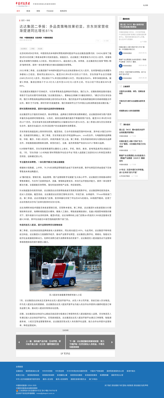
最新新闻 (126, 19)
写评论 (66, 353)
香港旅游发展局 (91, 375)
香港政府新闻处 (33, 375)
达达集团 (24, 49)
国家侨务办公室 (117, 375)
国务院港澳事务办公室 (115, 371)
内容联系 (130, 385)
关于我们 (108, 385)
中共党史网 (59, 371)
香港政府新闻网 (48, 375)
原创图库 (115, 385)
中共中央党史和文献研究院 (77, 371)
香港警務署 (104, 375)
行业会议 (50, 11)
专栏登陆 (122, 385)
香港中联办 (131, 371)
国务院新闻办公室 (32, 371)
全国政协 (19, 371)
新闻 (28, 11)
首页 (18, 11)
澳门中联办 (93, 379)
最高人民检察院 (62, 379)
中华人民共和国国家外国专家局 (28, 379)
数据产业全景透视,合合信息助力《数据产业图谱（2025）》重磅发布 (132, 158)
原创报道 (137, 385)
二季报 (32, 49)
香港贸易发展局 (76, 375)
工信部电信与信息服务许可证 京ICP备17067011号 (38, 391)
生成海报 (65, 330)
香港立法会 (20, 375)
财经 (38, 11)
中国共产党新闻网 (97, 371)
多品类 (40, 49)
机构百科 (63, 11)
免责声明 (144, 385)
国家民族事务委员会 (78, 379)
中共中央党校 (47, 371)
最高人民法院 (48, 379)
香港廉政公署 (62, 375)
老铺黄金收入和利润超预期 (129, 111)
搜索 (146, 5)
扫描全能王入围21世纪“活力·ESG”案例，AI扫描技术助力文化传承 (132, 144)
